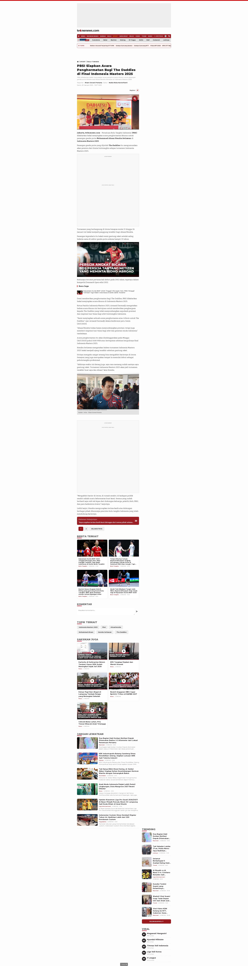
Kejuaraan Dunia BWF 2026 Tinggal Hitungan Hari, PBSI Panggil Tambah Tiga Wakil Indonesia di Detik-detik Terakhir (108, 292)
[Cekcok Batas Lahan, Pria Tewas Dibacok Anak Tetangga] (92, 710)
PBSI (134, 133)
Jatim (141, 40)
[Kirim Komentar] (137, 611)
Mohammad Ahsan (106, 138)
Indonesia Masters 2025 (88, 141)
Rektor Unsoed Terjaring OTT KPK (102, 45)
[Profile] (165, 36)
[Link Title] (78, 62)
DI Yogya (132, 40)
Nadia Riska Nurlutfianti (118, 83)
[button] (108, 259)
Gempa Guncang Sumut (124, 45)
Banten (114, 40)
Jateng (122, 40)
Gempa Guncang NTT (141, 45)
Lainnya (166, 40)
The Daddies (114, 145)
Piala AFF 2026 (156, 45)
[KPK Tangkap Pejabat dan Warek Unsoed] (124, 651)
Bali (148, 40)
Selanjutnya (96, 529)
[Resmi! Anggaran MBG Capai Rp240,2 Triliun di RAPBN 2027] (124, 681)
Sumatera (96, 40)
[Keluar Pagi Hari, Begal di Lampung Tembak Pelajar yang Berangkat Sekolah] (92, 681)
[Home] (88, 30)
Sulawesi (156, 40)
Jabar (105, 40)
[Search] (169, 36)
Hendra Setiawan (123, 138)
